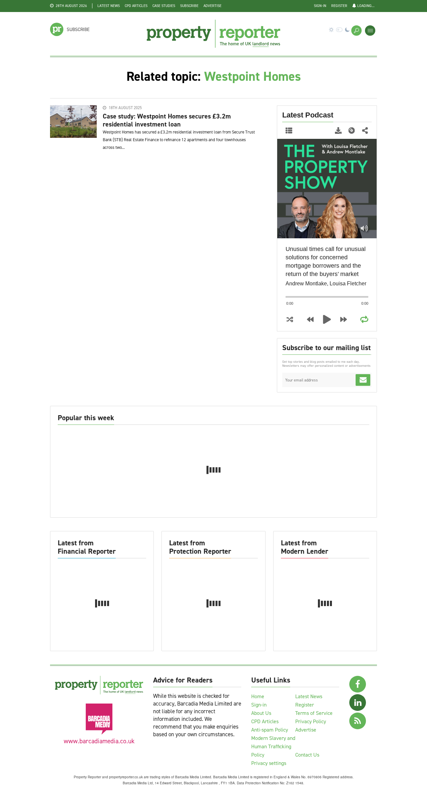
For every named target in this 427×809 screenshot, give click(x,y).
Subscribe (189, 5)
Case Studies (163, 5)
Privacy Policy (310, 721)
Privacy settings (268, 763)
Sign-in (320, 5)
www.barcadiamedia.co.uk (99, 741)
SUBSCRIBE (78, 29)
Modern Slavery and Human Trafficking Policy (273, 746)
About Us (261, 713)
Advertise (212, 5)
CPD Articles (136, 5)
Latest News (108, 5)
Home (257, 696)
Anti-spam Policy (269, 729)
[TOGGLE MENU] (370, 30)
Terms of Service (314, 713)
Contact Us (307, 754)
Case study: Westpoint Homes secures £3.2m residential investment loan (167, 120)
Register (339, 5)
